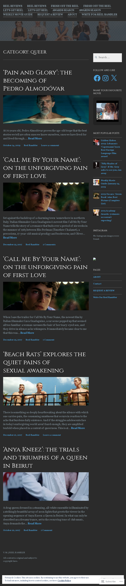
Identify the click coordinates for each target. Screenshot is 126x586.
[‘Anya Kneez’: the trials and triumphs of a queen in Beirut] (46, 500)
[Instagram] (105, 78)
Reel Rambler (31, 145)
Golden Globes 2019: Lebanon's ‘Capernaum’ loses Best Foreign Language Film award (110, 148)
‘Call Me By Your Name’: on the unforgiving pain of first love (45, 168)
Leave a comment (50, 145)
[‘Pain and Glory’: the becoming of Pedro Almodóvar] (46, 123)
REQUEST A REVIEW (50, 15)
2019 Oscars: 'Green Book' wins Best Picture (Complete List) (111, 199)
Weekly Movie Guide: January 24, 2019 (110, 184)
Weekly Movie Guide (18, 15)
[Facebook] (97, 78)
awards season (63, 10)
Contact (97, 283)
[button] (104, 106)
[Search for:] (107, 57)
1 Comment (48, 339)
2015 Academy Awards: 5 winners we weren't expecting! (110, 215)
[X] (114, 78)
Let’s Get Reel (13, 10)
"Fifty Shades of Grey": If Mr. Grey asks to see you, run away (111, 168)
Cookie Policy (64, 580)
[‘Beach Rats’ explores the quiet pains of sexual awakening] (46, 405)
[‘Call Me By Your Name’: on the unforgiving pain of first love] (46, 210)
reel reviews (12, 6)
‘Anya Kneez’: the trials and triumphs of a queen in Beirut (45, 457)
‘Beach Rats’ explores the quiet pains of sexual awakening (44, 362)
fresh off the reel (65, 6)
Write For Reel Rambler (99, 15)
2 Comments (49, 244)
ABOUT (72, 15)
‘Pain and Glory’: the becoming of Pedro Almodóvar (37, 80)
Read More (35, 139)
